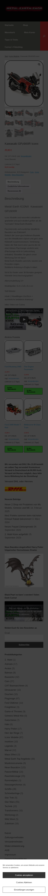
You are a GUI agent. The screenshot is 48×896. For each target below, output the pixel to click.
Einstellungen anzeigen (24, 890)
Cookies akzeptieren (24, 875)
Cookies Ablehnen (24, 882)
